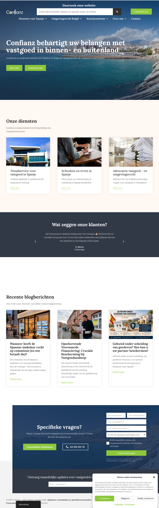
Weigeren (125, 498)
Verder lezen (16, 379)
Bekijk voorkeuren (146, 498)
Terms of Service (125, 461)
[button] (154, 477)
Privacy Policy (111, 461)
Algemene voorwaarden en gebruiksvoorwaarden (69, 500)
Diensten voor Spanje (31, 18)
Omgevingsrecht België (65, 18)
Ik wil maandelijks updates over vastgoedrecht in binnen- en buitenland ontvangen (126, 443)
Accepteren (104, 498)
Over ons (118, 18)
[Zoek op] (117, 11)
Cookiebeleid (119, 504)
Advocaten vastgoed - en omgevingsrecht (130, 172)
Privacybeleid (130, 504)
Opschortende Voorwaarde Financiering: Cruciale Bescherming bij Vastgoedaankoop (77, 350)
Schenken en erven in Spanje (77, 172)
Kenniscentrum (96, 18)
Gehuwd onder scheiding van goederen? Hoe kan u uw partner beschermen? (130, 347)
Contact (135, 18)
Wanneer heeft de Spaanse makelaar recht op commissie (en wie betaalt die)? (27, 349)
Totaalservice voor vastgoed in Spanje (23, 172)
